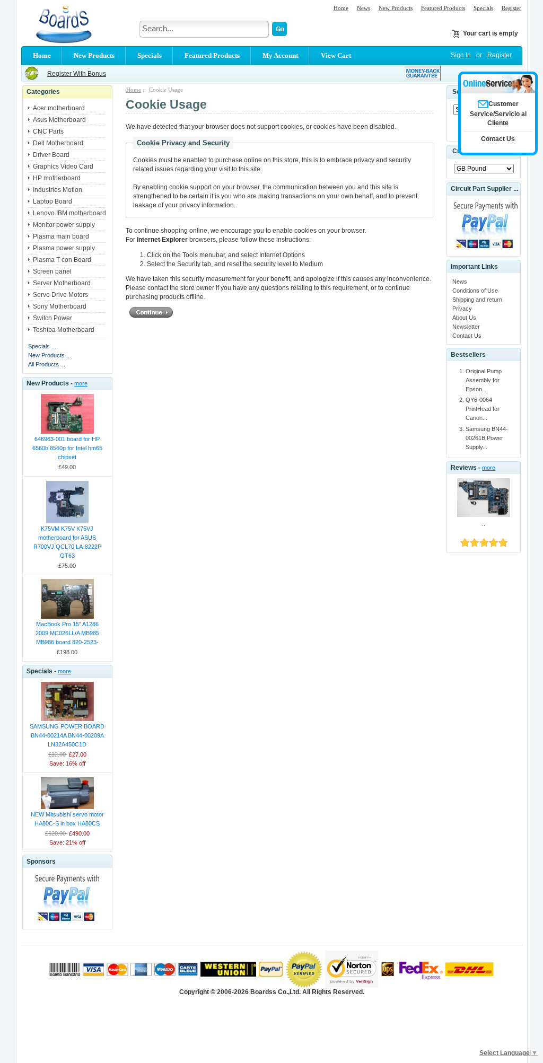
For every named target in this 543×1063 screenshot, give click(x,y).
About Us (464, 317)
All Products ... (46, 364)
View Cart (336, 55)
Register (511, 8)
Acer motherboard (59, 108)
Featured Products (443, 8)
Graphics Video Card (63, 166)
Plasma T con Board (62, 259)
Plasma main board (61, 236)
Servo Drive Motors (60, 294)
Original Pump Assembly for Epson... (484, 380)
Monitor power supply (64, 225)
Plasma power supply (64, 248)
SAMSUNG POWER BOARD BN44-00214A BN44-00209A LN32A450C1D (67, 735)
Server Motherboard (62, 283)
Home (341, 8)
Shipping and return (477, 299)
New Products (396, 8)
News (363, 8)
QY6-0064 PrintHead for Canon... (483, 409)
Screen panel (52, 271)
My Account (280, 55)
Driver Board (51, 155)
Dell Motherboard (58, 143)
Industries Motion (57, 190)
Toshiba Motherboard (63, 329)
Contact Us (466, 335)
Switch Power (52, 318)
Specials (483, 8)
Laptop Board (52, 201)
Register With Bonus (76, 74)
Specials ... (42, 346)
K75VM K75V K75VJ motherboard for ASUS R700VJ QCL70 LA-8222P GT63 (67, 542)
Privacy (462, 308)
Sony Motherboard (59, 306)
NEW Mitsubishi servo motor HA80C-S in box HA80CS (67, 819)
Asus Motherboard (59, 120)
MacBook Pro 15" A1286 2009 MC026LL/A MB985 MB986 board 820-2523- (67, 633)
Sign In (461, 55)
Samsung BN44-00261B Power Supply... (487, 438)
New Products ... (49, 355)
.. (483, 524)
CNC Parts (48, 131)
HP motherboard (57, 178)
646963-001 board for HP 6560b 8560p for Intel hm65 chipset (67, 448)
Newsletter (466, 326)
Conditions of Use (475, 290)
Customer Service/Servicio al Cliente (498, 113)
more (80, 383)
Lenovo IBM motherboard (69, 213)
